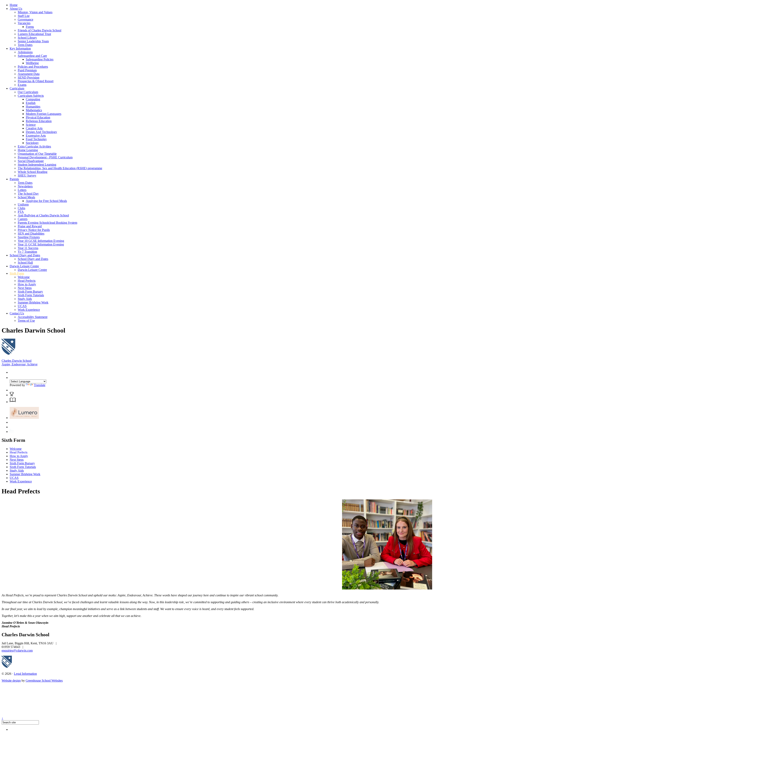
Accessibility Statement (32, 317)
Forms (30, 26)
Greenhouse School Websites (44, 680)
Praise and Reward (30, 226)
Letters (22, 190)
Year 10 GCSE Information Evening (41, 240)
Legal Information (25, 673)
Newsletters (25, 186)
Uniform (23, 204)
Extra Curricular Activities (34, 146)
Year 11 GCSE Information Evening (41, 244)
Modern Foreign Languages (43, 113)
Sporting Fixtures (29, 237)
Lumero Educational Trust (34, 34)
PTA (21, 211)
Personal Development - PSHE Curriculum (45, 157)
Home (14, 5)
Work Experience (29, 309)
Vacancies (24, 23)
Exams (22, 84)
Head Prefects (26, 280)
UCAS (22, 306)
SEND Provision (28, 77)
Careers (22, 219)
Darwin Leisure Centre (24, 266)
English (30, 103)
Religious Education (39, 121)
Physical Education (38, 117)
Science (31, 124)
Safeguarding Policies (39, 59)
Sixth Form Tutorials (31, 295)
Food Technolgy (36, 139)
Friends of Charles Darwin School (39, 30)
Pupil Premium (27, 70)
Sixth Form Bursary (30, 291)
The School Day (28, 193)
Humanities (33, 106)
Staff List (23, 16)
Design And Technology (41, 132)
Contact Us (17, 313)
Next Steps (25, 288)
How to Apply (27, 284)
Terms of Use (26, 320)
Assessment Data (29, 74)
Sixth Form (17, 273)
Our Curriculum (28, 92)
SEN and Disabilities (31, 233)
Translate (39, 385)
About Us (16, 8)
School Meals (26, 197)
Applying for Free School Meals (46, 201)
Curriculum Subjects (31, 95)
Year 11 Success (28, 248)
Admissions (25, 52)
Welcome (24, 277)
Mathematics (34, 110)
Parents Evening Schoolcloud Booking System (47, 222)
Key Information (20, 48)
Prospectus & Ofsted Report (35, 81)
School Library (27, 37)
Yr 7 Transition (27, 251)
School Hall (25, 262)
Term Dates (25, 45)
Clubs (21, 208)
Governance (25, 19)
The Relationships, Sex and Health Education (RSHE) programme (60, 168)
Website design (11, 680)
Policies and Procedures (33, 66)
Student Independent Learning (37, 164)
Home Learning (28, 150)
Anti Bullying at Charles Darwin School (43, 215)
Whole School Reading (32, 172)
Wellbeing (32, 63)
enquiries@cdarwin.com (17, 650)
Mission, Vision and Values (35, 12)
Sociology (32, 143)
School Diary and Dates (25, 255)
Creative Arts (34, 128)
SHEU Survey (27, 175)
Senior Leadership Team (33, 41)
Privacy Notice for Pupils (34, 230)
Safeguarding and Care (32, 55)
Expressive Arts (36, 135)
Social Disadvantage (31, 161)
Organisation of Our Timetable (37, 153)
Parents (14, 179)
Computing (33, 99)
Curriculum (17, 88)
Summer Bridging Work (33, 302)
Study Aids (25, 298)
